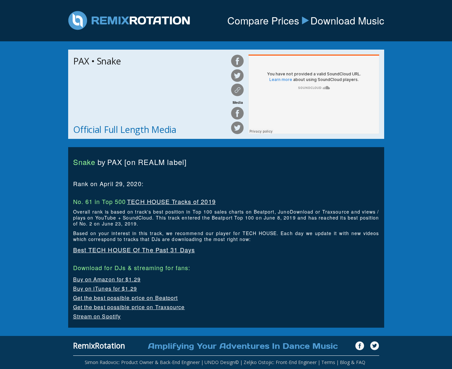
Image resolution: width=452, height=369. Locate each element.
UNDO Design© (221, 362)
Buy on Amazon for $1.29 (107, 279)
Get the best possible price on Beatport (125, 298)
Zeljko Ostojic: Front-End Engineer (280, 362)
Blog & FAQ (352, 362)
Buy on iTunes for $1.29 (105, 288)
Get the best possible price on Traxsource (129, 307)
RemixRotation (99, 345)
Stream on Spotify (97, 316)
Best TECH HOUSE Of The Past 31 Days (134, 249)
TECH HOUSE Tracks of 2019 (171, 201)
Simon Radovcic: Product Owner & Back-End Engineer (142, 362)
